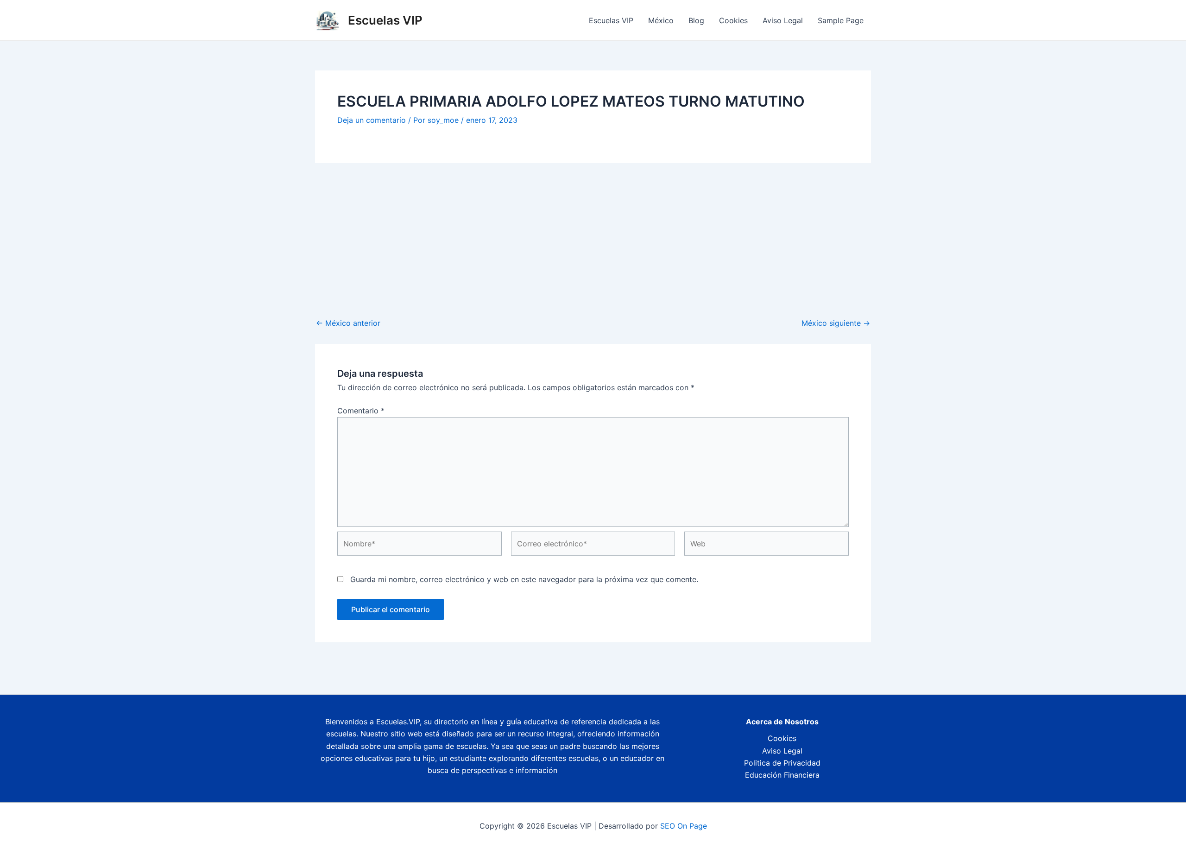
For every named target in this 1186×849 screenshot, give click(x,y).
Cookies (733, 20)
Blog (696, 20)
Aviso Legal (783, 20)
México (661, 20)
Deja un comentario (371, 120)
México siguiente (835, 323)
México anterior (348, 323)
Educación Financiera (782, 774)
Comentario (361, 410)
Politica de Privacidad (782, 762)
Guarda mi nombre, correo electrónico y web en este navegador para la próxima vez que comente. (524, 579)
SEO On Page (683, 825)
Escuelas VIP (385, 20)
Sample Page (841, 20)
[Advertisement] (593, 233)
